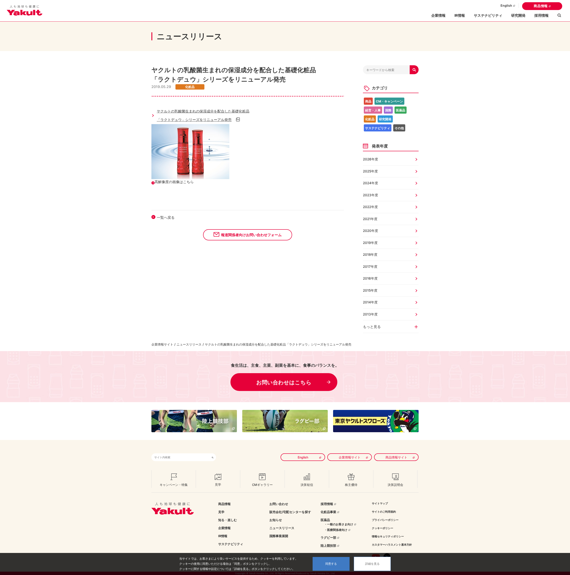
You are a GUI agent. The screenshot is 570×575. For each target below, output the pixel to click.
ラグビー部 (328, 537)
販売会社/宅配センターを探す (290, 512)
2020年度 (370, 231)
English (506, 5)
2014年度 (370, 302)
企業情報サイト (162, 344)
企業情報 (224, 528)
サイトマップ (380, 503)
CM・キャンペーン (389, 101)
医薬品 (400, 110)
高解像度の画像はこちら (174, 182)
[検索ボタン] (212, 457)
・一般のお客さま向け (338, 524)
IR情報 (222, 536)
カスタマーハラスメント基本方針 (392, 544)
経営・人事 (373, 110)
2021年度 (370, 219)
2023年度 (370, 195)
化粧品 (370, 119)
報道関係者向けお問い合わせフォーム (251, 235)
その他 (399, 128)
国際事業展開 (278, 536)
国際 (388, 110)
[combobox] (180, 457)
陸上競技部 (328, 545)
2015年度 (370, 290)
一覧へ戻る (166, 217)
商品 (368, 101)
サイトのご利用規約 (384, 511)
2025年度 (370, 171)
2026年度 (370, 159)
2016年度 (370, 278)
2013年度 (370, 314)
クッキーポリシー (382, 528)
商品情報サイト (396, 457)
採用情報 (541, 15)
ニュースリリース (189, 344)
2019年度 (370, 243)
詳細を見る (372, 563)
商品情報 (541, 6)
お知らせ (275, 520)
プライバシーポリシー (385, 520)
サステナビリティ (488, 15)
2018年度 (370, 254)
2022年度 (370, 207)
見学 (221, 512)
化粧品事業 (328, 512)
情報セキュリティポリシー (388, 536)
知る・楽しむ (227, 520)
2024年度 (370, 183)
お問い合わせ (278, 504)
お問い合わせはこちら (283, 382)
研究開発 (518, 15)
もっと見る (372, 326)
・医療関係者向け (335, 530)
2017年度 (370, 266)
